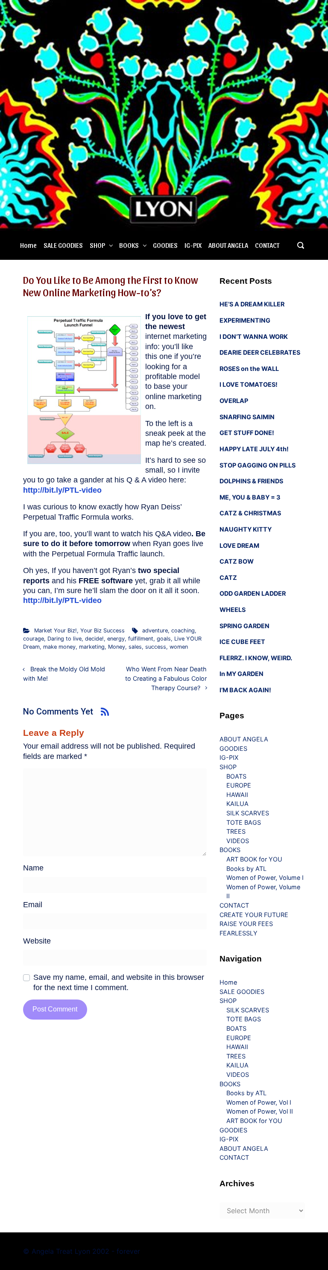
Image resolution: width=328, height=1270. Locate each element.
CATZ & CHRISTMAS (250, 513)
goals (164, 638)
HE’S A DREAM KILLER (252, 304)
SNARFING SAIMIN (247, 416)
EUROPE (238, 785)
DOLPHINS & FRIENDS (251, 481)
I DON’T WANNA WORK (254, 336)
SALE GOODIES (63, 245)
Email (32, 904)
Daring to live (64, 638)
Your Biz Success (102, 630)
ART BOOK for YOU (254, 859)
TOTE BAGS (243, 822)
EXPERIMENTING (245, 320)
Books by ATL (246, 868)
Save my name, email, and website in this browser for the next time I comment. (118, 982)
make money (59, 647)
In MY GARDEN (242, 673)
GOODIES (165, 245)
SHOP (97, 245)
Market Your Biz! (55, 630)
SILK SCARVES (247, 813)
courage (33, 638)
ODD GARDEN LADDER (253, 593)
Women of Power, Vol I (258, 1102)
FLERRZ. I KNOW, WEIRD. (256, 657)
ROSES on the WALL (249, 368)
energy (116, 638)
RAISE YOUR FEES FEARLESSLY (246, 928)
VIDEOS (237, 840)
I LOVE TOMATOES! (249, 384)
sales (135, 647)
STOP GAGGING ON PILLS (258, 465)
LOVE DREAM (239, 545)
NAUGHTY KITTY (246, 529)
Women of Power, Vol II (259, 1111)
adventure (155, 630)
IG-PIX (193, 245)
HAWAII (237, 794)
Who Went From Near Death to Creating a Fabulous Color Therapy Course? (166, 678)
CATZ (228, 577)
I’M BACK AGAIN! (245, 690)
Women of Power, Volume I (265, 877)
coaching (183, 630)
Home (28, 245)
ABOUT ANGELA (228, 245)
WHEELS (233, 609)
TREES (236, 831)
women (179, 647)
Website (37, 941)
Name (33, 868)
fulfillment (140, 638)
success (155, 647)
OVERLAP (234, 400)
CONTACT (267, 245)
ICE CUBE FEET (242, 641)
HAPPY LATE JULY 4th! (254, 449)
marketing (92, 647)
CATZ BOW (237, 561)
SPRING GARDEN (244, 625)
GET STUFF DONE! (247, 432)
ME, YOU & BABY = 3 (250, 497)
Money (116, 647)
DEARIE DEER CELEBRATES (260, 352)
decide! (94, 638)
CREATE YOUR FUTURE (254, 914)
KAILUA (237, 803)
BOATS (236, 776)
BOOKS (129, 245)
